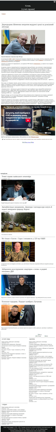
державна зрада (30, 139)
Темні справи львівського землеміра (16, 176)
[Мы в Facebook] (37, 336)
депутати (14, 139)
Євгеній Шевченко (9, 139)
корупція (43, 139)
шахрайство (18, 60)
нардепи (18, 139)
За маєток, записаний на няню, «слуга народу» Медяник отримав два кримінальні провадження (41, 356)
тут (51, 427)
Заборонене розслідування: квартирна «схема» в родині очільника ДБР (24, 270)
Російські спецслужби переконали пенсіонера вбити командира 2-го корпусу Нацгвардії (40, 390)
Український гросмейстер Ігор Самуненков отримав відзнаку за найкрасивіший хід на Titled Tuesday (41, 399)
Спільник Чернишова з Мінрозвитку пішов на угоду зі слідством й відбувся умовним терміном (41, 344)
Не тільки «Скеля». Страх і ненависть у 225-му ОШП (23, 238)
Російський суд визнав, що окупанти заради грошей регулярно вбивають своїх (40, 360)
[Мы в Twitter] (41, 336)
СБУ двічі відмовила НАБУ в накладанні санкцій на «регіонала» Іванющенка (41, 368)
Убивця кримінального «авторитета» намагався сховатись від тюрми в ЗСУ (41, 372)
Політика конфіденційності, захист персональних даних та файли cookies (27, 430)
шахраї (35, 139)
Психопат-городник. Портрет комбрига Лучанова (22, 301)
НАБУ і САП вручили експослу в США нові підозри (40, 376)
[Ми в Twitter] (27, 142)
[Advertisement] (28, 19)
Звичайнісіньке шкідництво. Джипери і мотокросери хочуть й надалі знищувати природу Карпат (27, 208)
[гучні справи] (10, 427)
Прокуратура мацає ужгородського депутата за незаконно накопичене (13, 422)
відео (51, 139)
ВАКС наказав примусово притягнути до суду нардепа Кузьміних (40, 352)
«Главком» (40, 60)
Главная (4, 13)
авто (49, 139)
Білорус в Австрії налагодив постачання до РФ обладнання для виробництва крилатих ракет (40, 364)
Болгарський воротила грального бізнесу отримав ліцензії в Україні (14, 418)
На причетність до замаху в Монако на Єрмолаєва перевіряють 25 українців (41, 348)
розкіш (46, 139)
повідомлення (4, 61)
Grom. (28, 5)
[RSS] (32, 142)
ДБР (10, 58)
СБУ (14, 58)
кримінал (25, 139)
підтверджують (37, 63)
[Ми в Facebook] (23, 142)
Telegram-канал (43, 429)
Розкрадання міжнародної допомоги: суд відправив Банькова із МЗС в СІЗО (41, 386)
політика (21, 139)
